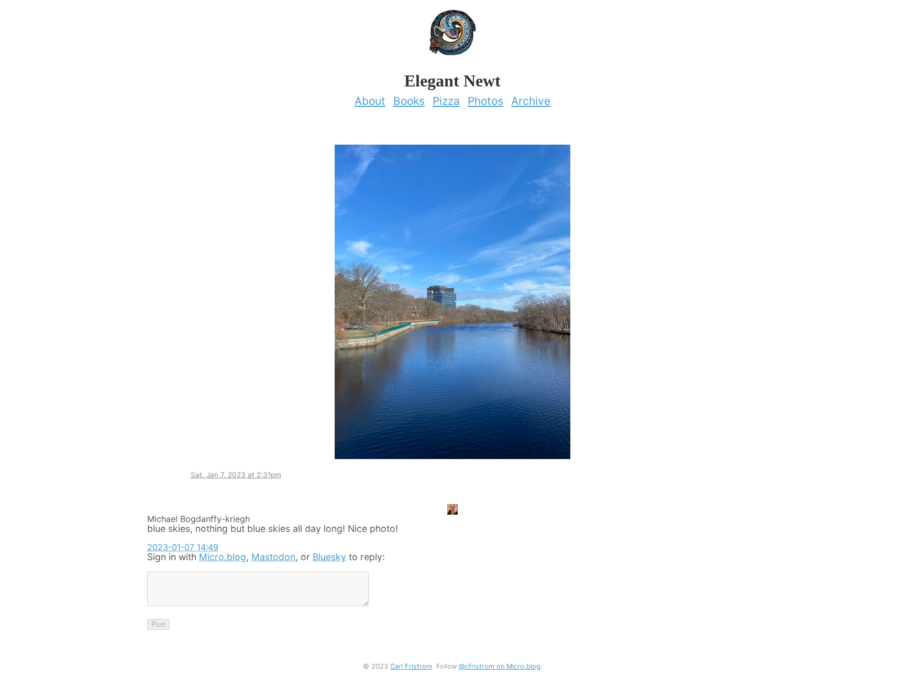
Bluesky (329, 556)
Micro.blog (222, 556)
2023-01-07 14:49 (182, 547)
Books (409, 100)
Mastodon (273, 556)
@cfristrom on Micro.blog (499, 666)
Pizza (446, 100)
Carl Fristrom (411, 666)
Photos (485, 100)
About (370, 100)
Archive (530, 100)
